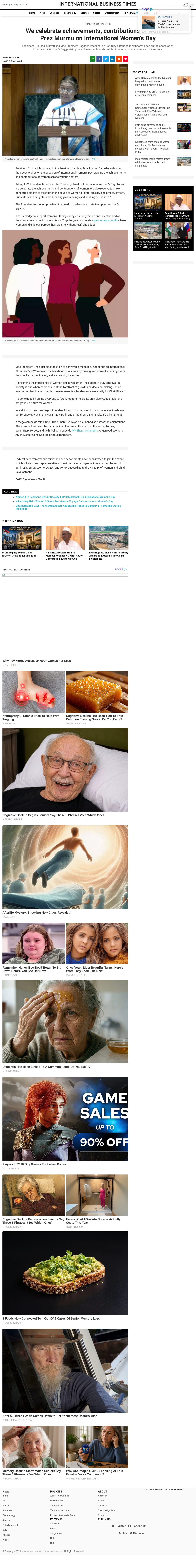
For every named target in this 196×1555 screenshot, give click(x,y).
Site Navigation (106, 1510)
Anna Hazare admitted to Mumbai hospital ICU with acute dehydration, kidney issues (64, 555)
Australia (55, 1523)
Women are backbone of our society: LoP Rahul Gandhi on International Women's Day (65, 497)
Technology (70, 13)
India (5, 1495)
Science (85, 13)
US (4, 1500)
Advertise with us (59, 1495)
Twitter (120, 1526)
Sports (96, 13)
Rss (124, 1533)
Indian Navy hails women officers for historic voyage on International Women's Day (64, 501)
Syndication (56, 1505)
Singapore (56, 1533)
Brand (101, 1500)
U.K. (52, 1538)
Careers (102, 1505)
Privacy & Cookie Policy (63, 1515)
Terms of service (59, 1510)
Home (32, 13)
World (5, 1505)
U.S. (52, 1543)
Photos (6, 1535)
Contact (102, 1515)
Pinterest (139, 1533)
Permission (56, 1500)
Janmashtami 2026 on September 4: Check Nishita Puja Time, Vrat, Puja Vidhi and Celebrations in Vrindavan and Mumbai (152, 111)
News (42, 13)
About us (103, 1495)
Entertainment (112, 13)
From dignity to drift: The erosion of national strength (19, 554)
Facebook (138, 1526)
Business (54, 13)
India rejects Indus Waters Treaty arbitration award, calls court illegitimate (108, 555)
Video (5, 1540)
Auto (5, 1530)
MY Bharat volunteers (85, 430)
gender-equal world (105, 220)
